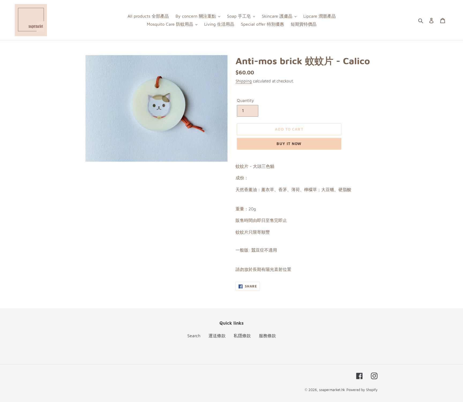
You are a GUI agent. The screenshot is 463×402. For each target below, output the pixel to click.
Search (193, 335)
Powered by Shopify (362, 390)
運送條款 (217, 335)
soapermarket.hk (332, 390)
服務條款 (267, 335)
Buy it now (289, 143)
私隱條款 (242, 335)
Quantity (245, 100)
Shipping (244, 81)
